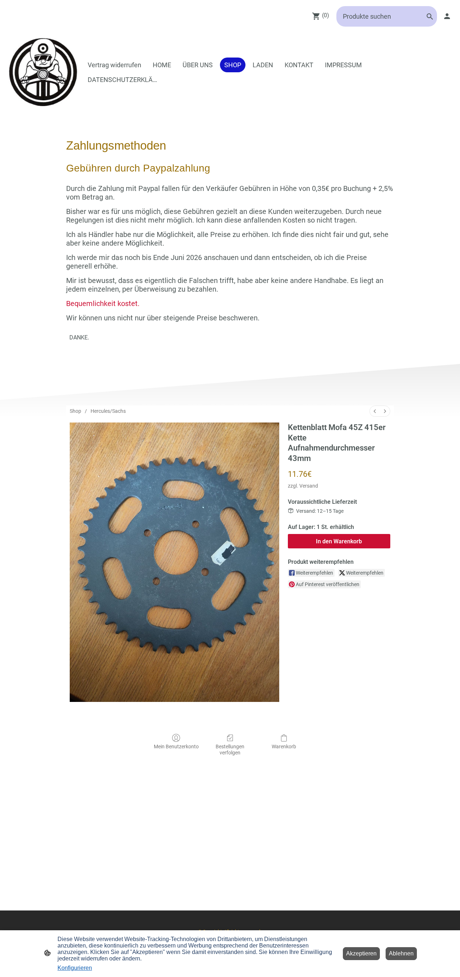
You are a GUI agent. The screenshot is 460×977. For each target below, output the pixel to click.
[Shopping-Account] (447, 16)
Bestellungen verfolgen (230, 749)
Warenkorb (284, 746)
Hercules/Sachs (108, 411)
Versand (308, 486)
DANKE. (79, 337)
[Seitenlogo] (43, 72)
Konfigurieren (75, 968)
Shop (75, 411)
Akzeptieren (361, 953)
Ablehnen (401, 953)
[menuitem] (375, 411)
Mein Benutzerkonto (176, 746)
